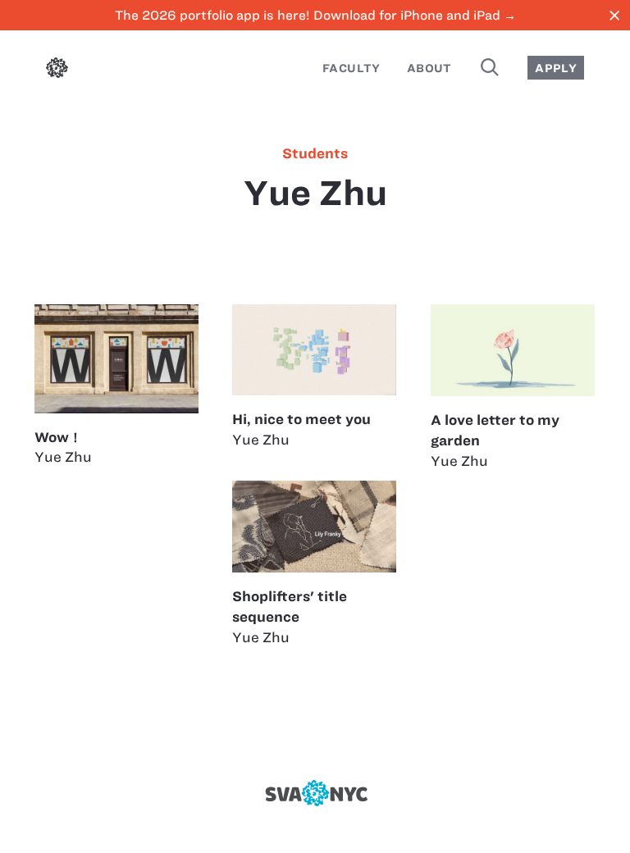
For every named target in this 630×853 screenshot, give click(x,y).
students (315, 153)
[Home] (57, 70)
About (429, 68)
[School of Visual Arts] (315, 793)
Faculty (351, 68)
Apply (556, 68)
